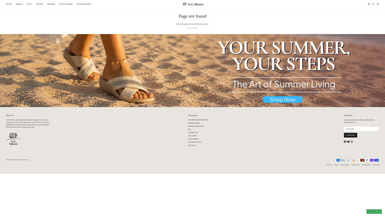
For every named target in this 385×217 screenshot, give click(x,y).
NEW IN (9, 4)
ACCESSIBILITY (193, 139)
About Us (329, 165)
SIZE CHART (192, 136)
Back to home (192, 28)
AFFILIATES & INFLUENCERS (198, 120)
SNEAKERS (51, 4)
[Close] (379, 211)
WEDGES (39, 4)
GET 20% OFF (372, 211)
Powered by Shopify (22, 159)
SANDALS (19, 4)
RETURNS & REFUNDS (196, 126)
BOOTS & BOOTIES (83, 4)
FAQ (189, 129)
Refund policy (356, 165)
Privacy (336, 165)
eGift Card (376, 165)
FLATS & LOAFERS (66, 4)
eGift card (191, 145)
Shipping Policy (366, 165)
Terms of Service (345, 165)
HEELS (29, 4)
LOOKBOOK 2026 (194, 142)
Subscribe (350, 135)
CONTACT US (193, 132)
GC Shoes (13, 159)
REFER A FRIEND (194, 123)
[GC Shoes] (192, 4)
